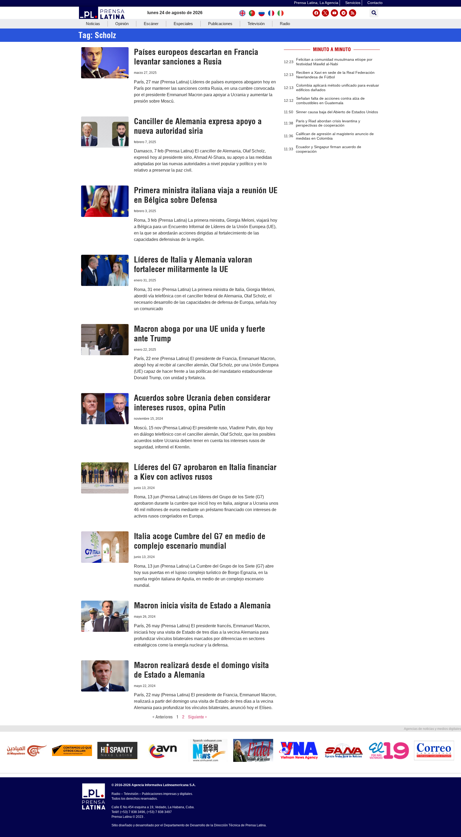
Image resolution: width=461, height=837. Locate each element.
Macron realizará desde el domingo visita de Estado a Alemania (201, 670)
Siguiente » (197, 716)
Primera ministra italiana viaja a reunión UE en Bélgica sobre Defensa (205, 195)
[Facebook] (316, 13)
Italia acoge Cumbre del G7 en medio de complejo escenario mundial (199, 541)
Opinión (122, 23)
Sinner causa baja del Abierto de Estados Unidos (337, 112)
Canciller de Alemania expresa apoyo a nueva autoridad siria (198, 126)
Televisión (256, 23)
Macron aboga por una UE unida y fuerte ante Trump (199, 333)
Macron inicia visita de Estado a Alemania (202, 605)
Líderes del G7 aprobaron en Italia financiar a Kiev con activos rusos (205, 472)
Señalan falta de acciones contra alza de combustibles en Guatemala (330, 100)
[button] (373, 13)
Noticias (93, 23)
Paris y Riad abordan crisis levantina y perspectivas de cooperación (328, 123)
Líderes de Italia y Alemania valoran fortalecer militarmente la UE (193, 264)
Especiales (183, 23)
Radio (285, 23)
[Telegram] (343, 13)
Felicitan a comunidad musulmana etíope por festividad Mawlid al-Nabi (334, 61)
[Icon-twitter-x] (325, 13)
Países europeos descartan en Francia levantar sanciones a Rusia (196, 57)
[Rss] (352, 13)
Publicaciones (220, 23)
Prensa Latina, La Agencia (316, 3)
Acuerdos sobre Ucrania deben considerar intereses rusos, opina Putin (202, 403)
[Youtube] (334, 13)
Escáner (151, 23)
